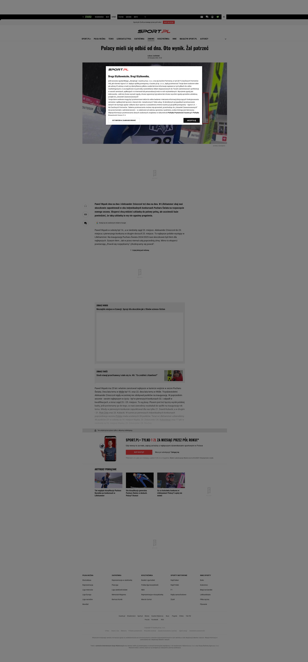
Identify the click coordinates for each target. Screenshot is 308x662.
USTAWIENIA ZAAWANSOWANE (124, 120)
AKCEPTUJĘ (191, 120)
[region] (154, 95)
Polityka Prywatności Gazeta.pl (180, 113)
